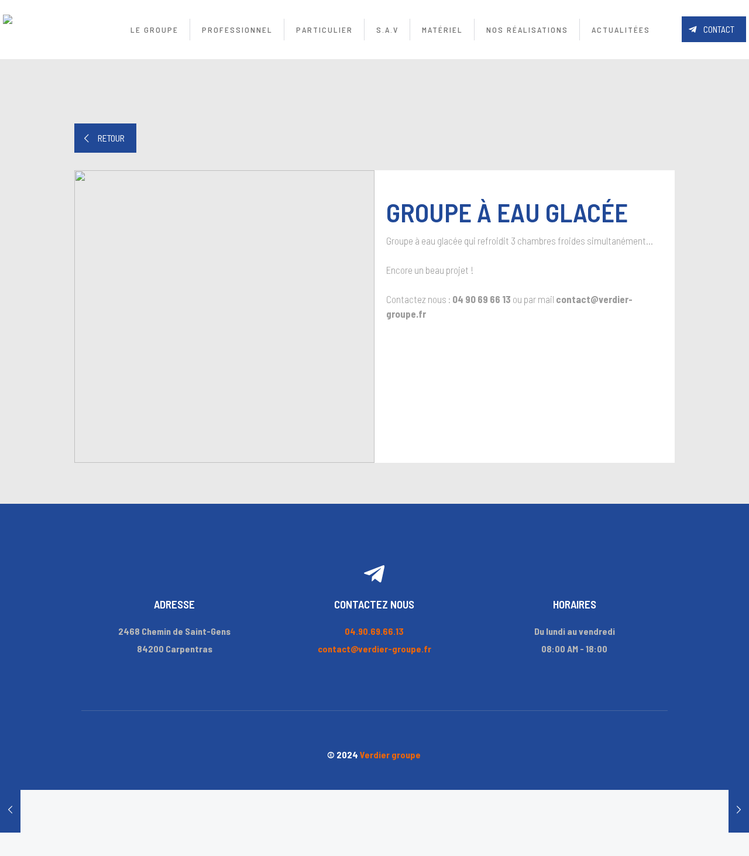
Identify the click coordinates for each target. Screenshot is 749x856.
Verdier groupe (390, 754)
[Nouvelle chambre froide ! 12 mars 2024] (10, 809)
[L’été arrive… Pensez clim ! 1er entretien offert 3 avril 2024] (739, 809)
